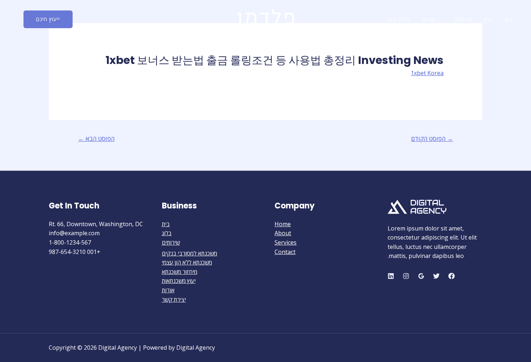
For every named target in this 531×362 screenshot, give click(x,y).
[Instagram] (406, 276)
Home (283, 224)
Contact (285, 252)
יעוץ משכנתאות (179, 281)
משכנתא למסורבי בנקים (189, 253)
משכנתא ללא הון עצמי (187, 262)
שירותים (463, 19)
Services (286, 242)
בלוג (488, 19)
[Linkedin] (391, 276)
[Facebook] (451, 276)
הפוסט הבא (96, 138)
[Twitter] (436, 276)
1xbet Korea (427, 73)
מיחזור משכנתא (179, 272)
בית (509, 19)
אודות (428, 19)
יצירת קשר (399, 19)
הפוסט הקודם (432, 138)
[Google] (421, 276)
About (283, 233)
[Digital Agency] (265, 19)
